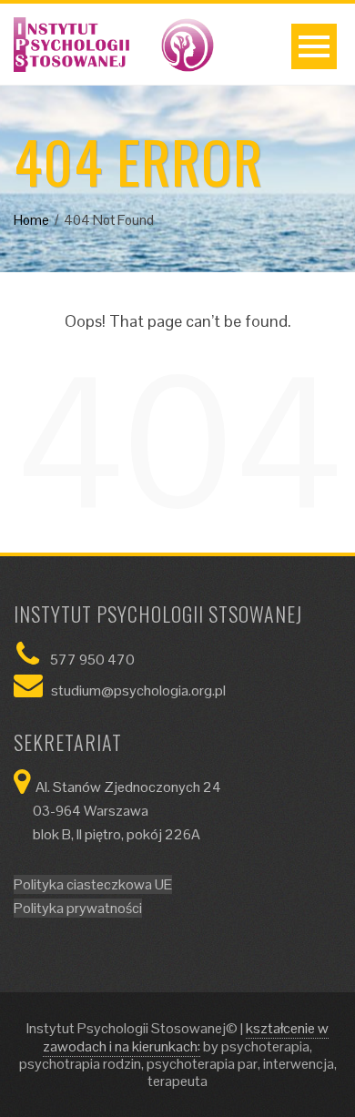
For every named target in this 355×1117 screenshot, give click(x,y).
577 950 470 (92, 659)
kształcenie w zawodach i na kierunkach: (186, 1037)
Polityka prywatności (78, 908)
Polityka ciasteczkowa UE (93, 884)
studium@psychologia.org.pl (138, 690)
